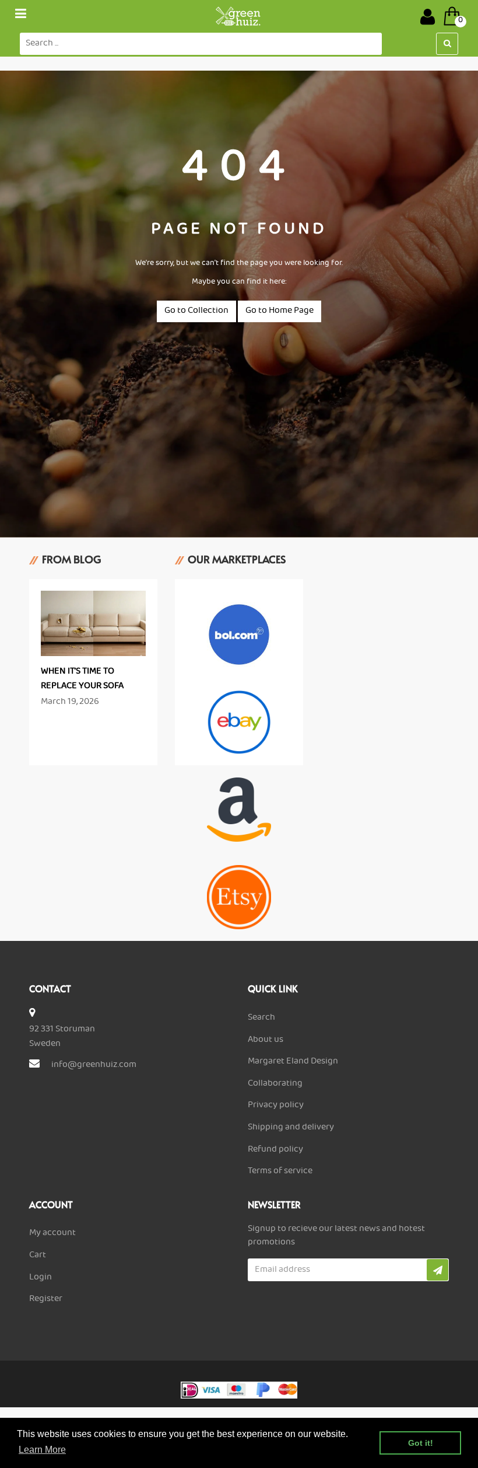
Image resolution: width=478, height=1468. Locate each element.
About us (265, 1040)
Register (45, 1299)
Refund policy (275, 1149)
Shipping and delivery (291, 1127)
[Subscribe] (437, 1270)
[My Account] (427, 16)
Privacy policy (276, 1105)
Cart (37, 1255)
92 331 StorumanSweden (62, 1037)
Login (40, 1277)
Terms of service (280, 1171)
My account (52, 1233)
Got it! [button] (420, 1443)
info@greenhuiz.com (93, 1065)
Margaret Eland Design (293, 1061)
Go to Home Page (279, 311)
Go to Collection (196, 311)
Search (261, 1018)
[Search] (447, 44)
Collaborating (275, 1084)
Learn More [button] (42, 1450)
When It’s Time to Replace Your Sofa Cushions (82, 686)
